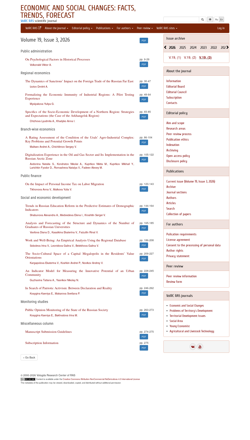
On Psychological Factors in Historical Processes (57, 59)
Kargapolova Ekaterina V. (44, 263)
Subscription (174, 98)
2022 (214, 47)
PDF (144, 40)
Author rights (174, 251)
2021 (224, 47)
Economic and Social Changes (187, 305)
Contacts (171, 103)
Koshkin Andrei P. (71, 263)
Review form (174, 282)
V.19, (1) (175, 57)
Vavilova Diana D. (40, 232)
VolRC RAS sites (166, 28)
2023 (203, 47)
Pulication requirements (181, 234)
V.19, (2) (190, 57)
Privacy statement (177, 256)
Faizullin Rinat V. (88, 232)
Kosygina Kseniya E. (41, 293)
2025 (183, 47)
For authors (124, 28)
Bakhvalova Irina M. (66, 315)
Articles (171, 203)
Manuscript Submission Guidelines (48, 331)
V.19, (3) (205, 57)
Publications (103, 28)
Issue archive (175, 38)
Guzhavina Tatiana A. (42, 280)
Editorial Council (176, 92)
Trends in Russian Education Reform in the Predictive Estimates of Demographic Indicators (79, 207)
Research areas (175, 128)
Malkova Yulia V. (62, 189)
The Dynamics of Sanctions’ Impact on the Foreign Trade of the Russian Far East (79, 81)
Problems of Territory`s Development (191, 310)
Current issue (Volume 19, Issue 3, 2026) (190, 181)
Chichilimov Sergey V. (64, 146)
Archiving (172, 150)
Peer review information (181, 276)
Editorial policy (81, 28)
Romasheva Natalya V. (67, 167)
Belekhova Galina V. (87, 245)
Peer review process (178, 134)
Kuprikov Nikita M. (96, 164)
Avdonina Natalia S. (42, 164)
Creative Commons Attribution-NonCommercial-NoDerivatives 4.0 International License (101, 379)
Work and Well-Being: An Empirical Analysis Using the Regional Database (75, 240)
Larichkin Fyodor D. (41, 167)
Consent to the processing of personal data (193, 245)
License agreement (178, 240)
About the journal (55, 28)
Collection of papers (178, 214)
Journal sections (176, 192)
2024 (193, 47)
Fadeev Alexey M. (92, 167)
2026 (172, 47)
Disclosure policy (176, 161)
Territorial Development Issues (188, 316)
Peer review (144, 28)
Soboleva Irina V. (39, 245)
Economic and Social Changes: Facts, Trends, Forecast (78, 12)
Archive (171, 187)
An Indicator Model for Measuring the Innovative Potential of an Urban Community (79, 272)
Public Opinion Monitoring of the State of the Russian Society (66, 310)
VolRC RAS (27, 21)
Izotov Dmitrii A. (39, 86)
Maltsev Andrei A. (40, 146)
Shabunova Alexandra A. (44, 215)
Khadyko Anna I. (65, 121)
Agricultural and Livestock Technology (192, 331)
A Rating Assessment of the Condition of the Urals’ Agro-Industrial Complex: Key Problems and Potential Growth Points (79, 139)
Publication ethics (177, 139)
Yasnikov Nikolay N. (67, 280)
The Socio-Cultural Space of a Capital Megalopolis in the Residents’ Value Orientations (79, 255)
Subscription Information (41, 342)
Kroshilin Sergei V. (95, 215)
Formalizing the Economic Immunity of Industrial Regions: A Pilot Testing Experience (79, 96)
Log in (221, 28)
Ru (216, 19)
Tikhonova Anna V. (41, 189)
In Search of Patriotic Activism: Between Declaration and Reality (68, 288)
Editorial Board (175, 87)
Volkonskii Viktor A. (41, 65)
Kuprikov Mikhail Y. (121, 164)
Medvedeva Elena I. (71, 215)
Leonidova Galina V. (62, 245)
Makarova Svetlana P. (67, 293)
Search (170, 209)
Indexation (172, 145)
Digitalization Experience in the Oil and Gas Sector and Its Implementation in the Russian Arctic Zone (79, 156)
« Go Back (29, 357)
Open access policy (178, 156)
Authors (171, 198)
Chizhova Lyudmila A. (42, 121)
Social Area (176, 321)
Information (173, 81)
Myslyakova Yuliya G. (42, 104)
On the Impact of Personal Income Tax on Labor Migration (64, 184)
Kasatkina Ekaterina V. (65, 232)
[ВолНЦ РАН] (193, 346)
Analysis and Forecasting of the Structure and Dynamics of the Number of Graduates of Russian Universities (79, 225)
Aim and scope (175, 123)
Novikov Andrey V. (92, 263)
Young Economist (180, 326)
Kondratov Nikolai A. (69, 164)
